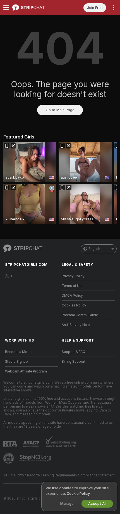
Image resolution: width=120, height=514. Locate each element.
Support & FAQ (73, 352)
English (94, 249)
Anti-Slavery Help (76, 325)
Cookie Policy (78, 493)
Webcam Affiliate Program (26, 371)
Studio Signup (16, 362)
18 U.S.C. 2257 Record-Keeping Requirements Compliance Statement (59, 475)
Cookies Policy (74, 305)
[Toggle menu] (6, 7)
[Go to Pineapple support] (9, 458)
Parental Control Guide (80, 315)
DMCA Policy (72, 296)
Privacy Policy (73, 276)
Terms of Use (72, 286)
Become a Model (18, 352)
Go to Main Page (60, 110)
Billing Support (73, 362)
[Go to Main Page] (36, 7)
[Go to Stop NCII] (36, 458)
